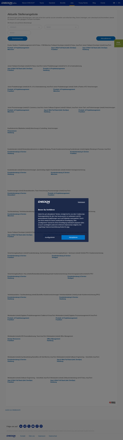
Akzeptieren (73, 237)
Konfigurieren (50, 237)
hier (68, 227)
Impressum (81, 202)
